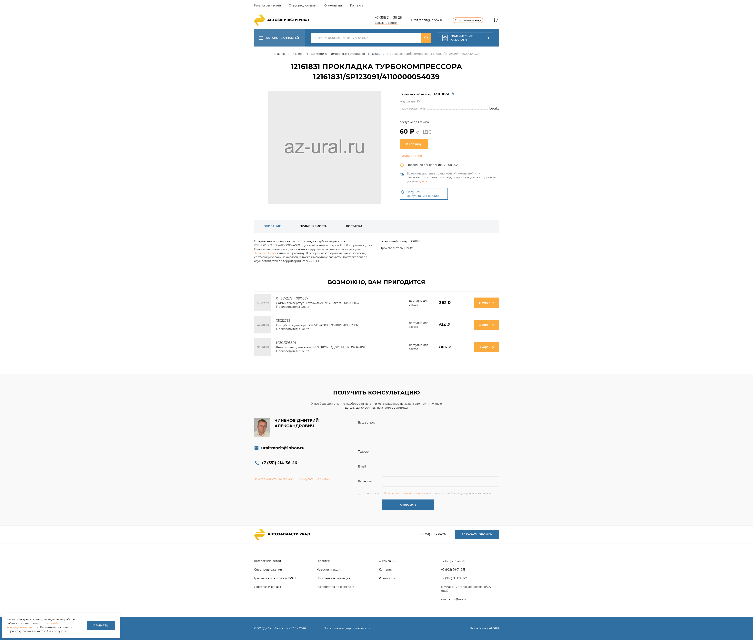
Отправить (408, 504)
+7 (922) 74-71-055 (453, 569)
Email (362, 466)
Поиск (426, 38)
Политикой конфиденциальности (405, 493)
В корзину (413, 144)
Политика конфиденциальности (347, 628)
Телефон (364, 451)
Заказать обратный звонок (273, 479)
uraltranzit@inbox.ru (427, 20)
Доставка (354, 226)
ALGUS (494, 628)
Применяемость (313, 226)
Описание (272, 226)
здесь (423, 181)
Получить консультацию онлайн (423, 194)
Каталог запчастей (282, 38)
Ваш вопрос (367, 422)
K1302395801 (286, 343)
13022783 (283, 320)
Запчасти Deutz (265, 253)
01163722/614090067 (292, 298)
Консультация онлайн (315, 479)
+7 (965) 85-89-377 (454, 578)
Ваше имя (365, 481)
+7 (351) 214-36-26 (388, 17)
